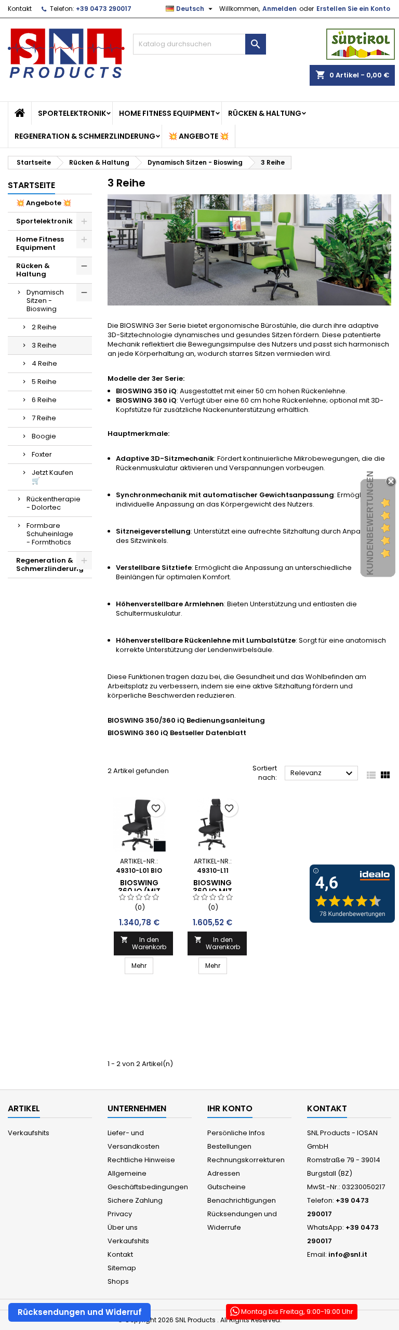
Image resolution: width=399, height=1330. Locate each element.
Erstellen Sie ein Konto (353, 8)
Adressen (223, 1173)
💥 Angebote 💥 (198, 136)
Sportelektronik (72, 113)
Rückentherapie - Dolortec (53, 503)
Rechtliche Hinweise (141, 1160)
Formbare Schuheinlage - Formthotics (49, 534)
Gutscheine (226, 1187)
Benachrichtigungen (241, 1200)
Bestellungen (229, 1146)
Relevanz (322, 773)
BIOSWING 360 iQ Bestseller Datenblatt (177, 733)
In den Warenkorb (143, 943)
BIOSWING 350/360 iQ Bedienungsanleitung (186, 720)
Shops (118, 1281)
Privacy (120, 1214)
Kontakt (20, 8)
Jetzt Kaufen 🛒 (52, 477)
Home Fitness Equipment (167, 113)
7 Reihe (44, 418)
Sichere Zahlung (135, 1200)
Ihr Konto (229, 1108)
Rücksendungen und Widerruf (80, 1312)
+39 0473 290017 (103, 8)
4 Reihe (44, 363)
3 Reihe (44, 345)
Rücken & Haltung (264, 113)
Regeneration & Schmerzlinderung (85, 136)
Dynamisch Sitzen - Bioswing (45, 300)
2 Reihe (44, 327)
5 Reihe (44, 382)
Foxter (42, 454)
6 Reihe (44, 400)
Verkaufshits (28, 1133)
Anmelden (279, 8)
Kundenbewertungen (370, 523)
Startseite (31, 185)
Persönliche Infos (236, 1133)
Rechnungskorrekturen (246, 1160)
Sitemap (122, 1268)
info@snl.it (347, 1254)
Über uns (123, 1227)
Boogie (44, 436)
